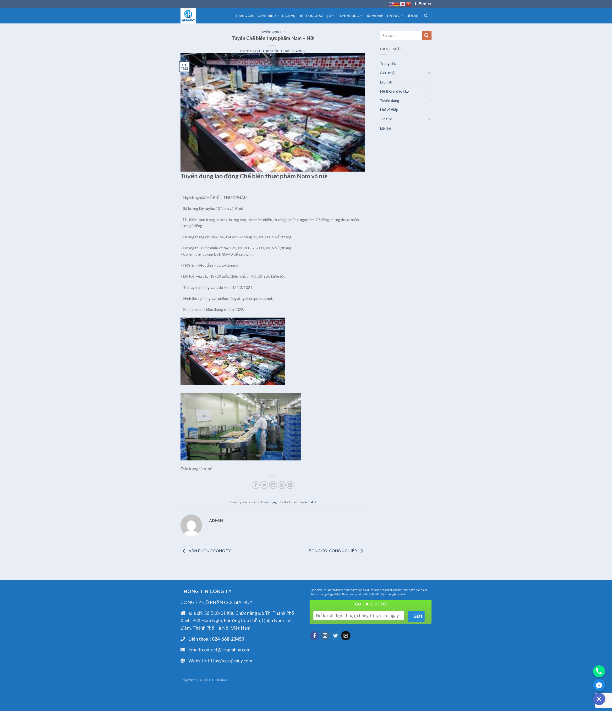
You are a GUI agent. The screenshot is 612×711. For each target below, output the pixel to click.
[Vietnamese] (408, 4)
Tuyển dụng (348, 16)
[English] (391, 4)
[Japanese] (402, 4)
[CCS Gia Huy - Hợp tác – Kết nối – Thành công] (204, 15)
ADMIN (301, 51)
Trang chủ (244, 16)
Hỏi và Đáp (374, 16)
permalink (310, 502)
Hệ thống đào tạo (315, 16)
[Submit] (427, 35)
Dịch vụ (288, 16)
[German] (397, 4)
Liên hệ (412, 16)
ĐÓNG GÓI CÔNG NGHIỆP (333, 551)
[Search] (426, 15)
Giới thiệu (267, 16)
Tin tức (393, 16)
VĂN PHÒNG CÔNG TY (209, 551)
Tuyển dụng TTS (272, 32)
